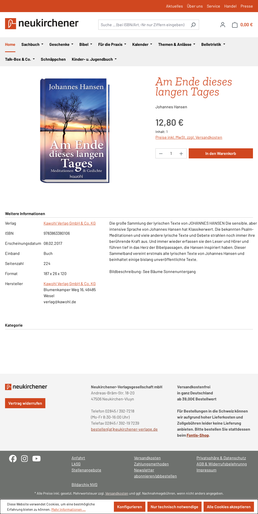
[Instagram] (26, 458)
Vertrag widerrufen (25, 403)
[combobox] (142, 25)
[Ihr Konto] (223, 24)
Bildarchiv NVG (85, 484)
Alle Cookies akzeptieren (229, 506)
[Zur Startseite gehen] (43, 23)
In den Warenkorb (220, 153)
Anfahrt (78, 457)
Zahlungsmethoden (151, 463)
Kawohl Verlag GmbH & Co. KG (70, 223)
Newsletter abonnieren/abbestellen (155, 472)
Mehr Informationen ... (68, 509)
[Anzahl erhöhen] (181, 153)
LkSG (76, 463)
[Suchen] (193, 25)
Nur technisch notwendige (174, 506)
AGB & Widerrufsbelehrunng (222, 463)
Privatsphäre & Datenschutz (221, 457)
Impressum (206, 469)
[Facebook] (15, 458)
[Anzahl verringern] (160, 153)
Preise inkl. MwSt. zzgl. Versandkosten (188, 137)
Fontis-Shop (198, 435)
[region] (75, 130)
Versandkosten (147, 457)
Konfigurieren (129, 506)
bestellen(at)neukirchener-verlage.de (124, 429)
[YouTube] (38, 458)
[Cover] (75, 130)
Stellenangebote (86, 469)
